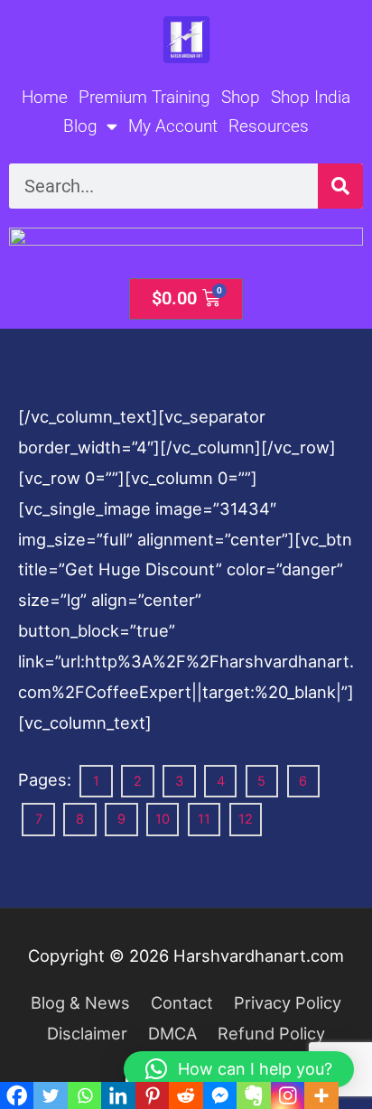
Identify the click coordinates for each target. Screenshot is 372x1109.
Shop (240, 97)
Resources (268, 126)
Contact (182, 1002)
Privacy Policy (287, 1002)
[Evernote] (253, 1095)
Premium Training (144, 97)
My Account (173, 126)
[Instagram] (287, 1095)
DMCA (172, 1033)
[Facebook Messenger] (220, 1095)
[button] (239, 1069)
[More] (321, 1095)
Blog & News (80, 1002)
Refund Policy (271, 1033)
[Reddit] (185, 1095)
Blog (80, 126)
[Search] (340, 186)
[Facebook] (16, 1095)
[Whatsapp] (84, 1095)
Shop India (310, 97)
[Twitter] (50, 1095)
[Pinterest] (152, 1095)
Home (45, 97)
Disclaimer (87, 1033)
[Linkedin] (118, 1095)
